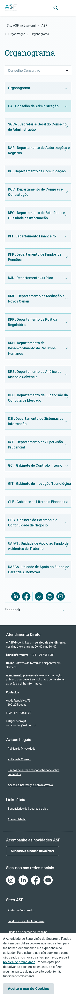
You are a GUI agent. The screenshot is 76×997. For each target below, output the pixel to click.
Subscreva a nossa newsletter (32, 851)
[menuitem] (38, 749)
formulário (36, 663)
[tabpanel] (38, 336)
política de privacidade (19, 962)
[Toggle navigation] (68, 8)
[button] (55, 8)
